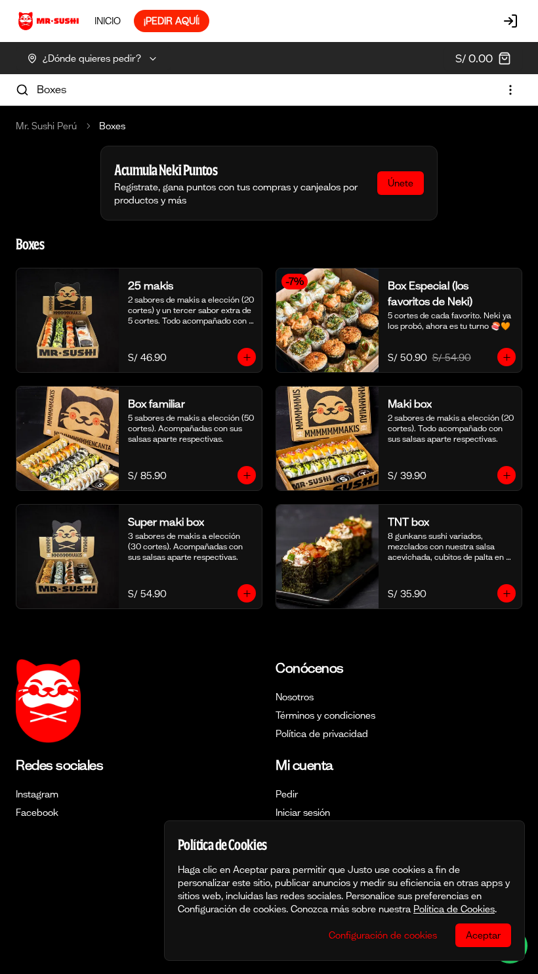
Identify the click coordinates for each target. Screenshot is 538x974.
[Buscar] (22, 89)
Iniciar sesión (303, 812)
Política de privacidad (322, 734)
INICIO (107, 21)
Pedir (287, 794)
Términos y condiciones (325, 715)
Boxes (51, 89)
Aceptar (483, 935)
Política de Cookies (454, 909)
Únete (400, 183)
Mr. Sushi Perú (46, 126)
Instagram (37, 794)
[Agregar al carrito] (247, 357)
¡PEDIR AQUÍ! (171, 21)
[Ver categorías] (510, 90)
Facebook (37, 812)
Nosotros (295, 697)
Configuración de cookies (383, 935)
